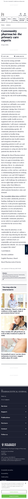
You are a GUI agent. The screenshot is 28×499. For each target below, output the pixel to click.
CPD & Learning (15, 19)
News (9, 19)
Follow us (4, 434)
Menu (24, 15)
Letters (8, 25)
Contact (4, 429)
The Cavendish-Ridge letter (10, 196)
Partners (4, 423)
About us (3, 396)
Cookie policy (4, 477)
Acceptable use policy (7, 470)
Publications (5, 417)
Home (2, 25)
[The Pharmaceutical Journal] (2, 14)
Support (4, 412)
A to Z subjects (5, 399)
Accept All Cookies (14, 496)
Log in (20, 15)
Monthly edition (3, 19)
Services (4, 406)
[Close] (25, 483)
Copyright (4, 480)
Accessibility (4, 473)
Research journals (22, 19)
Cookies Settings (14, 491)
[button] (26, 249)
